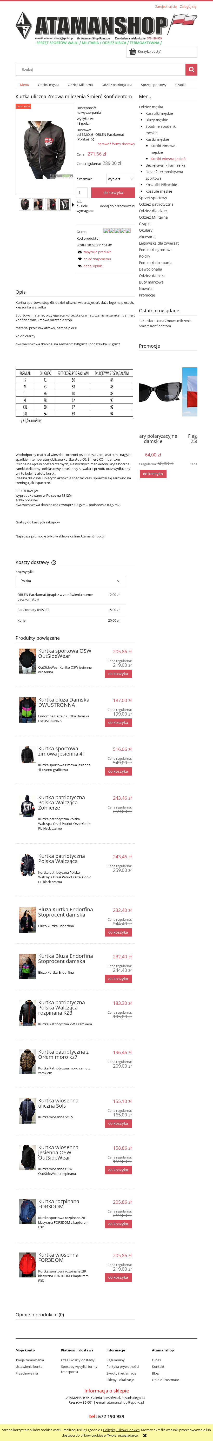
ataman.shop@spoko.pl (125, 1402)
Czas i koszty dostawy (78, 1360)
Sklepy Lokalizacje (120, 1379)
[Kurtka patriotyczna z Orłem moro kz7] (27, 1061)
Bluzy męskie (156, 119)
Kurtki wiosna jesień (168, 158)
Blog (155, 1373)
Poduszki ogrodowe (155, 249)
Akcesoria (147, 236)
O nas (156, 1360)
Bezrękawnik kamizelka (165, 165)
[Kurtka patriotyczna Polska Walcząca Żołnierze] (27, 806)
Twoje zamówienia (30, 1360)
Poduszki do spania (155, 262)
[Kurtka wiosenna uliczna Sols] (27, 1111)
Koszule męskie (158, 191)
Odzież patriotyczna (156, 204)
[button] (73, 205)
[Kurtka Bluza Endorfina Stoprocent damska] (27, 966)
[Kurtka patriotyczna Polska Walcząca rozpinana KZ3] (27, 1013)
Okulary (145, 230)
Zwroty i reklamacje (121, 1373)
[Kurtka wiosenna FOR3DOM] (27, 1265)
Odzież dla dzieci (154, 210)
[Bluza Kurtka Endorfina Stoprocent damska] (27, 920)
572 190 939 (111, 1416)
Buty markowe (151, 282)
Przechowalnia (27, 1373)
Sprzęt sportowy (153, 197)
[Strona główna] (106, 28)
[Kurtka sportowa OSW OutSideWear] (27, 661)
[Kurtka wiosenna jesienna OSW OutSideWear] (27, 1157)
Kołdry (144, 256)
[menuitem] (25, 84)
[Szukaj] (191, 70)
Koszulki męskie (159, 113)
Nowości (146, 288)
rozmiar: (84, 179)
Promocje (147, 295)
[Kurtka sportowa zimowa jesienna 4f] (27, 754)
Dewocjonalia (150, 269)
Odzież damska (152, 275)
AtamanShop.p (92, 536)
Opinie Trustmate (165, 1379)
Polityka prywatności (122, 1366)
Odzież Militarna (153, 217)
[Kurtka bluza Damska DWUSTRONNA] (27, 710)
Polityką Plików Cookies (121, 1429)
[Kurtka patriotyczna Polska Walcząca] (27, 865)
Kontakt (158, 1366)
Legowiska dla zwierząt (159, 243)
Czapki (144, 223)
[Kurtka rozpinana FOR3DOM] (27, 1211)
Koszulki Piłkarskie (161, 184)
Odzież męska (151, 106)
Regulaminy (115, 1360)
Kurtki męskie (157, 139)
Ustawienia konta (29, 1366)
